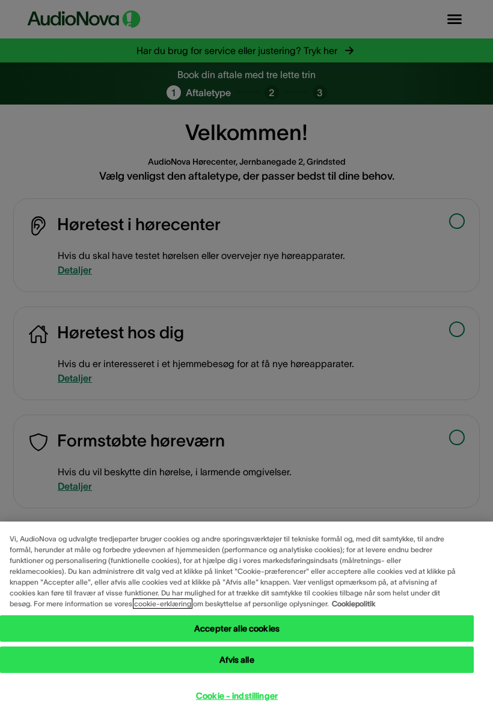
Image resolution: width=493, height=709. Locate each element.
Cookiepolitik (353, 603)
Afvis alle (236, 660)
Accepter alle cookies (237, 628)
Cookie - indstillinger (237, 696)
